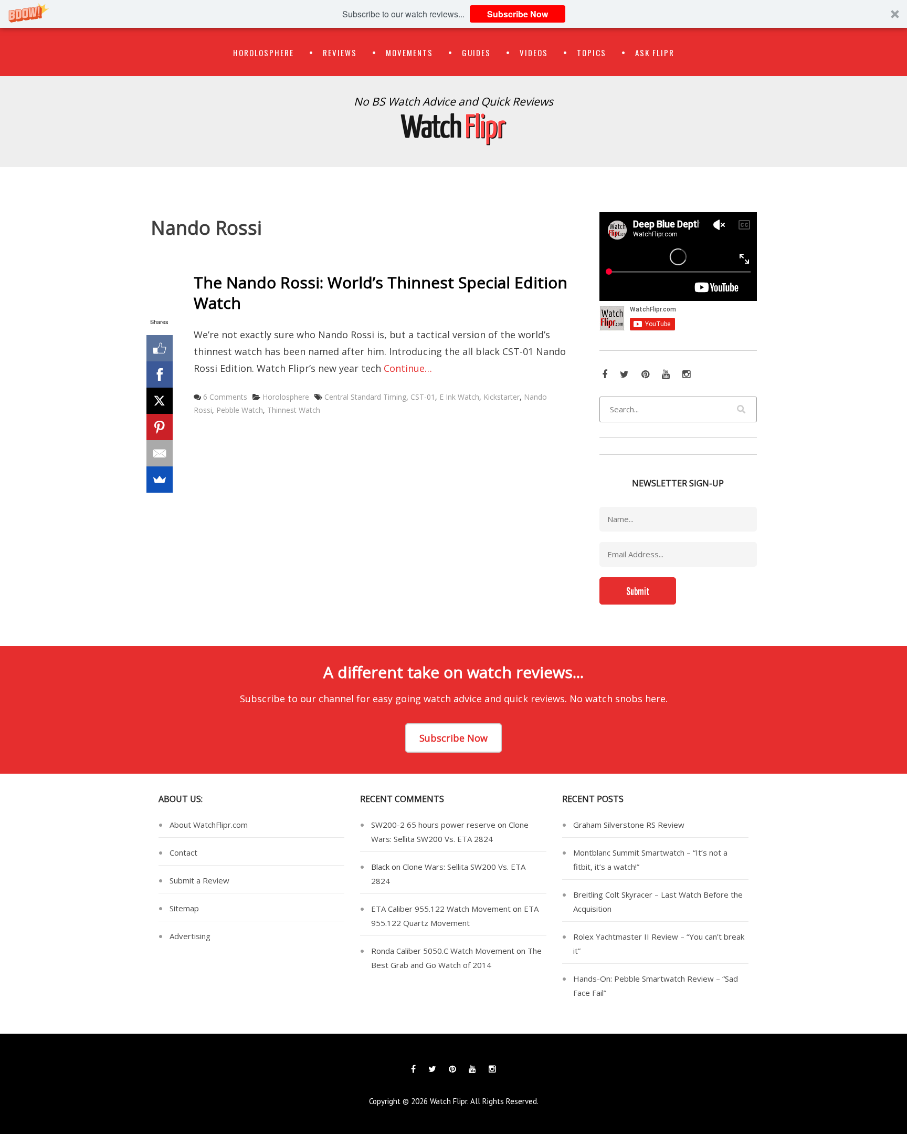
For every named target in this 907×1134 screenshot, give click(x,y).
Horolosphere (263, 52)
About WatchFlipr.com (209, 824)
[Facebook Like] (159, 348)
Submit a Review (199, 880)
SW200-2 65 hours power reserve (433, 824)
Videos (534, 52)
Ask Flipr (654, 52)
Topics (591, 52)
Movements (409, 52)
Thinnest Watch (293, 410)
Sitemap (184, 908)
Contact (183, 852)
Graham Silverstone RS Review (628, 824)
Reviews (340, 52)
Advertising (190, 936)
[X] (159, 401)
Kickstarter (501, 397)
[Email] (159, 453)
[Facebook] (159, 374)
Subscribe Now (517, 14)
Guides (476, 52)
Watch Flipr (448, 1101)
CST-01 (422, 397)
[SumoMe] (159, 479)
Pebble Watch (239, 410)
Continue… (408, 368)
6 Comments (225, 397)
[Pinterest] (159, 427)
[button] (453, 14)
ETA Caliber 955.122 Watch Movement (441, 908)
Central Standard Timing (365, 397)
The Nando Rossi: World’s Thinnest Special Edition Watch (380, 293)
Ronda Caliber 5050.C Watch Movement (442, 950)
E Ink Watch (459, 397)
